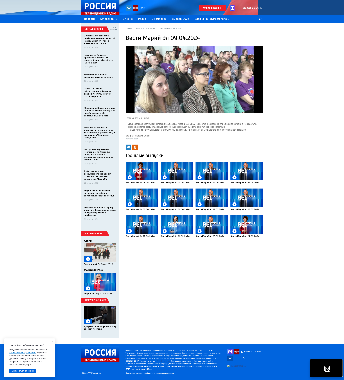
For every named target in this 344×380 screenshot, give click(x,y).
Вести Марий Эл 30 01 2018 (98, 264)
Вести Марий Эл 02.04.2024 (140, 209)
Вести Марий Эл (151, 28)
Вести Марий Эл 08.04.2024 (140, 183)
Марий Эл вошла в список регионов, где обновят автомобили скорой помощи (99, 193)
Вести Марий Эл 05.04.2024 (175, 183)
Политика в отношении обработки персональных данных (150, 373)
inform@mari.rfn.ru (163, 361)
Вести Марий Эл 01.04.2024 (175, 209)
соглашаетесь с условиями (22, 353)
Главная (129, 28)
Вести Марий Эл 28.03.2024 (244, 209)
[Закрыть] (52, 341)
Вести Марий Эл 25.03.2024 (210, 236)
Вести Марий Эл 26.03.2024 (175, 236)
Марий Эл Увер (93, 269)
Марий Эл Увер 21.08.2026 (98, 294)
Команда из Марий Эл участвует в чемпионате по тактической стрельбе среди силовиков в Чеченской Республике (99, 133)
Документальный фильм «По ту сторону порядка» (100, 328)
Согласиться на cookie (23, 371)
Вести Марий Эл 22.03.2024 (244, 236)
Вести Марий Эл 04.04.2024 (210, 183)
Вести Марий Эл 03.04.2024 (244, 183)
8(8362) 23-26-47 (253, 8)
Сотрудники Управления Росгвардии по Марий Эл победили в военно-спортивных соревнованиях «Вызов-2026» (98, 155)
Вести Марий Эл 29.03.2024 (210, 209)
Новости (139, 28)
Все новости (112, 29)
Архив (88, 240)
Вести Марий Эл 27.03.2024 (140, 236)
